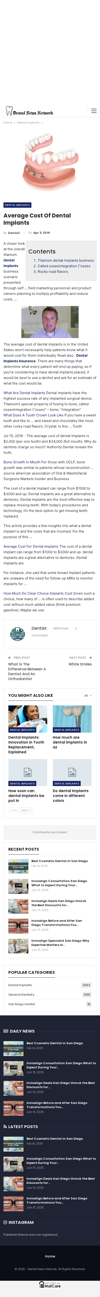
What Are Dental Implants (24, 393)
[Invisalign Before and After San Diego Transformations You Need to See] (18, 926)
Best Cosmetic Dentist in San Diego (59, 861)
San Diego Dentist (21, 1004)
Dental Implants (17, 205)
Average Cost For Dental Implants (30, 546)
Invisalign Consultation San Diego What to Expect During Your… (59, 883)
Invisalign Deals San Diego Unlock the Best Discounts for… (58, 903)
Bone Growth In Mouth (21, 462)
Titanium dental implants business (66, 260)
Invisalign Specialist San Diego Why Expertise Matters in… (60, 942)
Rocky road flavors (53, 271)
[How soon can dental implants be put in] (27, 772)
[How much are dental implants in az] (72, 719)
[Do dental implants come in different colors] (72, 772)
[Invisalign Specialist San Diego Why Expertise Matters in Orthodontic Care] (18, 946)
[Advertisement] (50, 52)
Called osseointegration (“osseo (64, 266)
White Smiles (80, 664)
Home (50, 1256)
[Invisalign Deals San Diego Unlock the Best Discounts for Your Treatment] (18, 906)
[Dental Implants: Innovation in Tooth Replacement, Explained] (27, 719)
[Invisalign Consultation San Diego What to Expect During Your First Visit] (18, 886)
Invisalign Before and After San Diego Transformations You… (56, 922)
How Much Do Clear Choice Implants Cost (37, 593)
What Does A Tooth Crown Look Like (33, 415)
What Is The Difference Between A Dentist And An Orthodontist (27, 671)
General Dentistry (21, 994)
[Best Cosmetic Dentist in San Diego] (18, 866)
